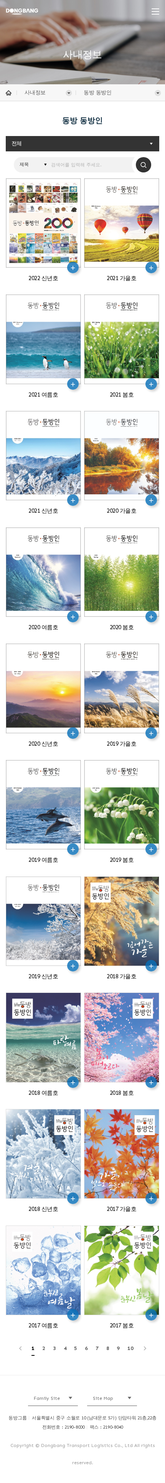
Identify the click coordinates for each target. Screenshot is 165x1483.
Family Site (47, 1398)
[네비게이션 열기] (155, 11)
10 (130, 1348)
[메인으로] (33, 11)
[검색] (143, 164)
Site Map (103, 1398)
